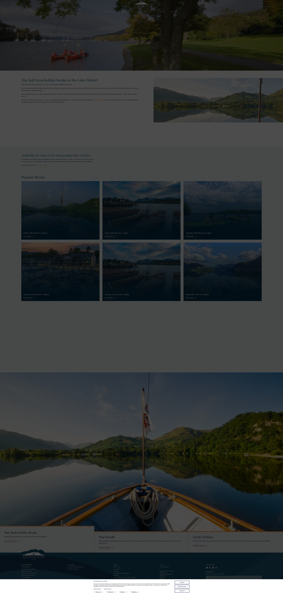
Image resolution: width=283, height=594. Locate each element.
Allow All (182, 582)
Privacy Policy (98, 589)
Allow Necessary (182, 586)
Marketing (134, 592)
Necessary (98, 592)
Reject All (182, 590)
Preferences (111, 592)
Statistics (122, 592)
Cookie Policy (108, 589)
